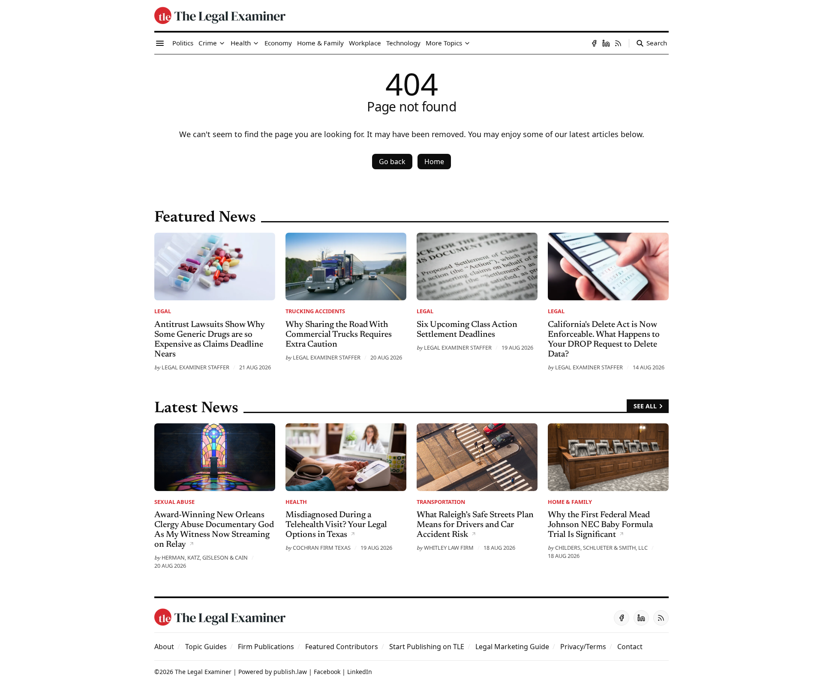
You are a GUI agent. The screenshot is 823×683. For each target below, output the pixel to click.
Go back (392, 161)
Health (296, 502)
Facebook (327, 672)
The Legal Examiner (203, 672)
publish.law (290, 672)
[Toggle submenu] (222, 43)
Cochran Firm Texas (322, 547)
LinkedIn (359, 672)
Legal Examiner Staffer (195, 367)
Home (434, 161)
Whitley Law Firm (449, 547)
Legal (162, 311)
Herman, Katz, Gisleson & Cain (205, 557)
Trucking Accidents (315, 311)
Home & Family (570, 502)
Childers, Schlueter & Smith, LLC (601, 547)
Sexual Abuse (174, 502)
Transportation (441, 502)
